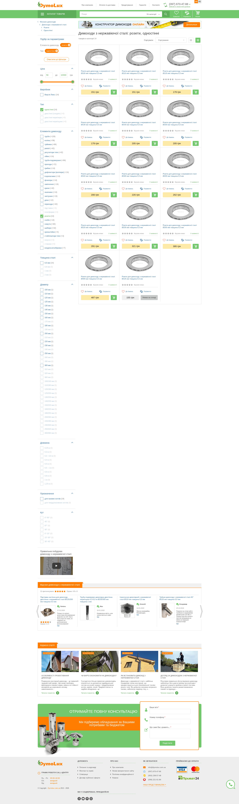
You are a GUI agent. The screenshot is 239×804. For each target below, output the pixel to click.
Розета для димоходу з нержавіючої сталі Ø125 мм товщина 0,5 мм (139, 278)
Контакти (156, 5)
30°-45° (49, 541)
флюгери (51, 180)
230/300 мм (51, 425)
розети (49, 216)
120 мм (49, 298)
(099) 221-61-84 (154, 780)
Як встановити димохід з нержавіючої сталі (133, 677)
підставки (51, 208)
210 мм (49, 337)
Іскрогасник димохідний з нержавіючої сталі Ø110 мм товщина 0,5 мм (135, 598)
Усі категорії (151, 14)
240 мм (49, 349)
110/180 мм (51, 385)
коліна (50, 140)
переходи (51, 204)
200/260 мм (51, 417)
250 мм (49, 353)
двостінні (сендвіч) (54, 113)
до (56, 75)
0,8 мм (49, 267)
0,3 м (48, 452)
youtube (83, 798)
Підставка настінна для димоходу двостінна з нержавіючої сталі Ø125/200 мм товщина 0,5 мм (56, 599)
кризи (49, 188)
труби (50, 136)
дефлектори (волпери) (57, 172)
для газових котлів (54, 499)
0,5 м (48, 464)
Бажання (176, 16)
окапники (51, 192)
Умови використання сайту (123, 771)
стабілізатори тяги (54, 236)
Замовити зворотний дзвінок (179, 6)
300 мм (49, 365)
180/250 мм (51, 413)
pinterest (87, 798)
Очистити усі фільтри (56, 59)
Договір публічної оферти (89, 778)
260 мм (49, 357)
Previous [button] (38, 611)
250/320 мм (51, 429)
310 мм (49, 369)
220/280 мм (51, 421)
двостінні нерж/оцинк (55, 121)
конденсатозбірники (55, 248)
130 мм (49, 306)
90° (47, 529)
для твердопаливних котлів (58, 503)
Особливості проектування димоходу (55, 677)
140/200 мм (51, 401)
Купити (114, 92)
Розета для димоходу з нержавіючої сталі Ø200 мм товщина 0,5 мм (180, 175)
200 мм (49, 333)
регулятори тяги (54, 152)
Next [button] (201, 611)
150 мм (49, 313)
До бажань (88, 86)
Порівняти (187, 16)
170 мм (49, 321)
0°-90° (48, 518)
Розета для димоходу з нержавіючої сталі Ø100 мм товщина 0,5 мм (98, 72)
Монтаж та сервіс (86, 771)
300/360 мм (51, 433)
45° (47, 521)
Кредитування (127, 5)
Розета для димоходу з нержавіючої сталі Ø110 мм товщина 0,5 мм (139, 72)
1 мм (48, 271)
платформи (51, 212)
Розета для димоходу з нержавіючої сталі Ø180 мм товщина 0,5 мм (139, 175)
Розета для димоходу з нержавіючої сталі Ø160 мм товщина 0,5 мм (98, 175)
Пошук (165, 14)
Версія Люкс (52, 95)
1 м (47, 480)
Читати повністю (167, 693)
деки (49, 200)
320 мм (49, 373)
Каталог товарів (56, 14)
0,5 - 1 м (49, 468)
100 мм (49, 290)
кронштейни (52, 232)
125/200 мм (51, 393)
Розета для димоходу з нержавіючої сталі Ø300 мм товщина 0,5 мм (98, 278)
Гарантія (142, 5)
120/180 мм (51, 389)
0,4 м (48, 460)
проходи (50, 164)
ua (196, 1)
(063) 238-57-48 (154, 776)
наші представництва (153, 785)
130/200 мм (51, 397)
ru (200, 1)
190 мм (49, 329)
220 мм (49, 341)
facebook (79, 798)
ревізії (50, 148)
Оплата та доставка (107, 5)
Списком (190, 40)
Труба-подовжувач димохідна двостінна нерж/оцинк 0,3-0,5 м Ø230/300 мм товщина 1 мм (96, 599)
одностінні (51, 109)
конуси (49, 240)
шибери (50, 228)
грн (71, 75)
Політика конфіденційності (123, 774)
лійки (49, 156)
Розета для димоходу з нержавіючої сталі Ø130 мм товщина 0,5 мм (98, 123)
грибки (50, 168)
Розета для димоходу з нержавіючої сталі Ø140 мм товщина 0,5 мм (139, 123)
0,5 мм (49, 263)
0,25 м (49, 448)
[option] (176, 611)
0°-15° (48, 533)
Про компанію (87, 5)
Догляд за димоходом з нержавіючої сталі (179, 677)
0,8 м (48, 476)
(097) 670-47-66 (178, 4)
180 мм (49, 325)
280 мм (49, 361)
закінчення (52, 184)
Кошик (197, 16)
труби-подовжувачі (55, 160)
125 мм (49, 302)
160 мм (49, 317)
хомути (50, 224)
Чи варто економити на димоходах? (99, 676)
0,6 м (48, 472)
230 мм (49, 345)
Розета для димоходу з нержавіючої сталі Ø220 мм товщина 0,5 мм (98, 226)
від (41, 75)
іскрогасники (52, 176)
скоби (49, 220)
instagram (91, 798)
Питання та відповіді (87, 767)
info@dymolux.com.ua (157, 767)
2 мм (48, 275)
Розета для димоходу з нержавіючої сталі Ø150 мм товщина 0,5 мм (180, 123)
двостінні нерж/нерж (55, 117)
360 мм (49, 377)
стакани (50, 244)
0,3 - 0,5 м (50, 456)
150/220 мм (51, 405)
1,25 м (49, 484)
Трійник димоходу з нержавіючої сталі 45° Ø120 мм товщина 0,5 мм (176, 598)
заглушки (51, 196)
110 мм (49, 294)
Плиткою (197, 40)
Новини (115, 778)
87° (47, 525)
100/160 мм (51, 381)
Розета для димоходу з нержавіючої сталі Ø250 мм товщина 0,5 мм (180, 226)
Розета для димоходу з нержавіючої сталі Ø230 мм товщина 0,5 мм (139, 226)
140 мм (49, 310)
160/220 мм (51, 409)
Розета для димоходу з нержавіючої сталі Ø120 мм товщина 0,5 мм (180, 72)
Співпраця (83, 774)
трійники (51, 144)
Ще (177, 624)
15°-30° (49, 537)
